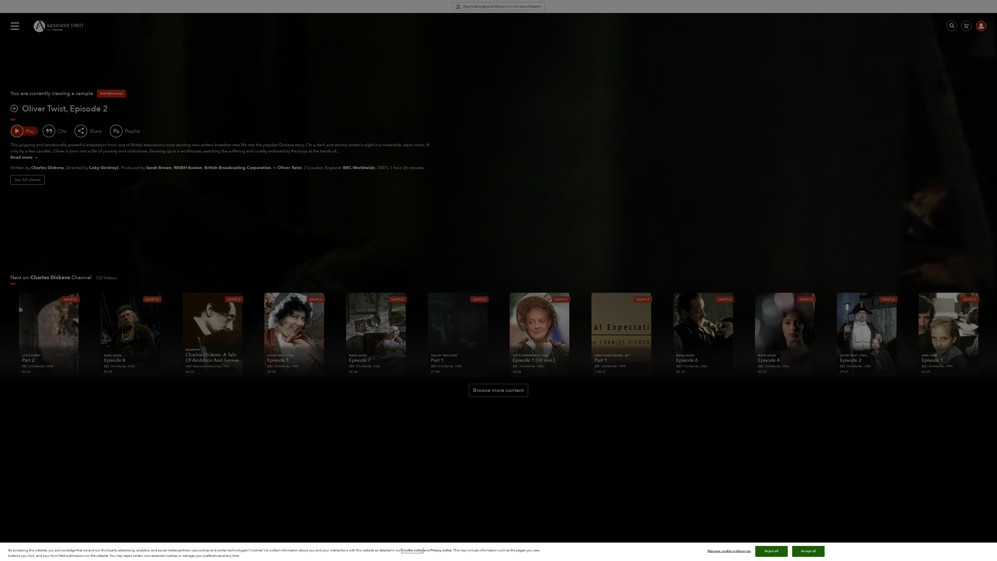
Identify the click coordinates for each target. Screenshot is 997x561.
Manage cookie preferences (729, 551)
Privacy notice (441, 550)
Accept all (808, 551)
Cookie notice (412, 550)
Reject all (771, 551)
